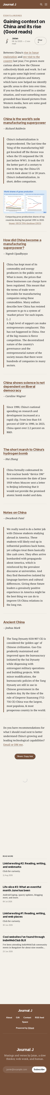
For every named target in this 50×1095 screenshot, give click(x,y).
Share (40, 41)
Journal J (9, 4)
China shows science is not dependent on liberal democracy (24, 386)
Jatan (15, 38)
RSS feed (39, 1017)
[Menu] (46, 4)
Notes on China (14, 512)
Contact (27, 1017)
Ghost (31, 1028)
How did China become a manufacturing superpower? (22, 244)
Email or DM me (13, 744)
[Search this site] (41, 4)
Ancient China (14, 622)
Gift (18, 1017)
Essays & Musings (12, 16)
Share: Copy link (25, 756)
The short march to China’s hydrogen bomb (23, 451)
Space (25, 1022)
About (9, 1017)
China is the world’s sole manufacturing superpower (24, 121)
